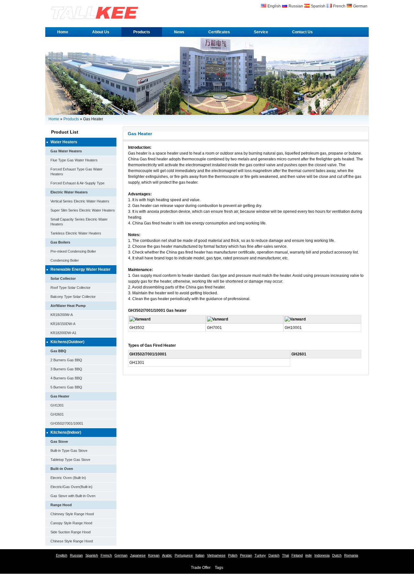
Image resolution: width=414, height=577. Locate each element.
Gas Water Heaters (66, 151)
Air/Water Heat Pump (68, 306)
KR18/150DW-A (62, 324)
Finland (297, 555)
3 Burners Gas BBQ (66, 369)
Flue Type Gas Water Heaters (74, 160)
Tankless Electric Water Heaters (75, 233)
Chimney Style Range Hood (72, 514)
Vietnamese (216, 555)
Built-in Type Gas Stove (68, 450)
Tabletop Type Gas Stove (70, 460)
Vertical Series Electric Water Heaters (79, 201)
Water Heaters (63, 142)
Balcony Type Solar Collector (73, 297)
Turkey (260, 555)
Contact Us (302, 32)
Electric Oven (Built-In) (68, 478)
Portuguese (184, 555)
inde (308, 555)
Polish (232, 555)
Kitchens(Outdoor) (67, 342)
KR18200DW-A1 (63, 333)
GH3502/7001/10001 (66, 423)
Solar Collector (63, 278)
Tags (219, 567)
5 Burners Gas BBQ (66, 387)
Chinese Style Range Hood (71, 541)
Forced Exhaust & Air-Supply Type (77, 183)
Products (141, 32)
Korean (153, 555)
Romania (351, 555)
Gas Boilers (60, 242)
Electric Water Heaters (69, 192)
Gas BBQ (58, 351)
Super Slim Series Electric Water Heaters (82, 210)
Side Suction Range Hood (70, 532)
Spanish (318, 6)
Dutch (337, 555)
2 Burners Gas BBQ (66, 360)
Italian (199, 555)
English (274, 6)
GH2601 (57, 414)
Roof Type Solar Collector (70, 287)
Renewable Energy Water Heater (80, 269)
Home (62, 32)
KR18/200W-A (61, 315)
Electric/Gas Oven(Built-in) (71, 487)
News (179, 32)
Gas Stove (59, 441)
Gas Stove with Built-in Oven (72, 496)
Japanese (138, 555)
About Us (100, 32)
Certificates (219, 32)
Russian (296, 6)
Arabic (167, 555)
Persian (246, 555)
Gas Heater (59, 396)
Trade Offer (201, 567)
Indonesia (322, 555)
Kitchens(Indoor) (65, 432)
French (339, 6)
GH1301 (57, 405)
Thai (285, 555)
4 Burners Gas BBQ (66, 378)
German (360, 6)
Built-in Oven (61, 469)
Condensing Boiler (64, 260)
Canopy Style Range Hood (71, 523)
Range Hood (61, 505)
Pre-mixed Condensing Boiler (73, 251)
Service (261, 32)
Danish (273, 555)
